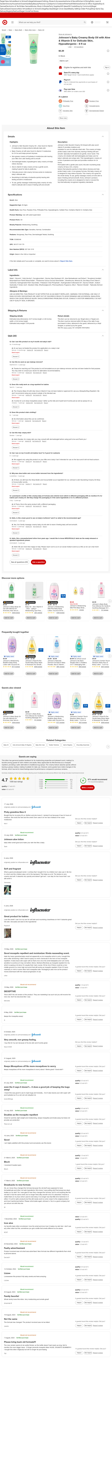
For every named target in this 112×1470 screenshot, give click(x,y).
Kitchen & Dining (83, 1)
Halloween (37, 1)
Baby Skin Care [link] (40, 745)
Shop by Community (84, 6)
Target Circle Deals (60, 9)
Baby (31, 4)
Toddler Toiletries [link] (54, 745)
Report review (98, 823)
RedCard (16, 11)
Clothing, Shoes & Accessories (54, 1)
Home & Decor (71, 1)
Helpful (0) (30, 350)
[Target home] (4, 22)
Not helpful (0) (38, 350)
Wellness (76, 4)
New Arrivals (23, 9)
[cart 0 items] (107, 22)
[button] (66, 47)
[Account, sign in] (96, 22)
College (30, 1)
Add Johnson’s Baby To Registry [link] (22, 745)
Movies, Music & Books (40, 6)
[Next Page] (110, 601)
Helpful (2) (29, 549)
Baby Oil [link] (6, 745)
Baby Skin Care (30, 30)
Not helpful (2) (37, 506)
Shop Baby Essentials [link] (82, 745)
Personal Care (44, 4)
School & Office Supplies (89, 4)
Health (70, 4)
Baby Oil (41, 30)
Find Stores (34, 11)
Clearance (14, 9)
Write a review (87, 788)
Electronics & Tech (13, 6)
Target (4, 30)
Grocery (9, 4)
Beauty (36, 4)
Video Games (25, 6)
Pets (66, 4)
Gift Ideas (64, 6)
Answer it (16, 356)
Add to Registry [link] (67, 745)
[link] (66, 47)
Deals (8, 9)
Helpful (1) (29, 484)
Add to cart (64, 61)
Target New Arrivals (7, 1)
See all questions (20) (19, 562)
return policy (68, 328)
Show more (63, 118)
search (85, 22)
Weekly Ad (72, 9)
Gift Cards (72, 6)
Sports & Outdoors (57, 4)
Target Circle (25, 11)
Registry (9, 11)
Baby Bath (18, 30)
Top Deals (49, 9)
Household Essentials (20, 4)
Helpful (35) (29, 403)
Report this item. (66, 261)
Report (46, 350)
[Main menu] (12, 22)
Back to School (21, 1)
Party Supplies (54, 6)
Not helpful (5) (38, 403)
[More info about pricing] (108, 51)
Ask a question (38, 562)
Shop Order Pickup (83, 9)
